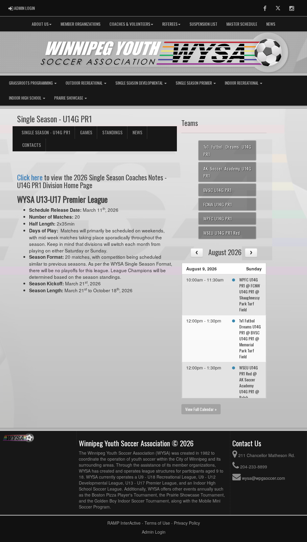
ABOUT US (40, 24)
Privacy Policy (187, 523)
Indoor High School (25, 98)
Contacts (31, 144)
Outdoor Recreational (84, 83)
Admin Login (153, 532)
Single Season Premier (194, 83)
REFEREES (169, 24)
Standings (112, 132)
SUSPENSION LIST (203, 24)
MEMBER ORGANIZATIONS (80, 24)
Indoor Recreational (242, 83)
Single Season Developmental (139, 83)
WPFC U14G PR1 (217, 218)
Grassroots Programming (31, 83)
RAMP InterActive (124, 523)
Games (86, 132)
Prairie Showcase (69, 98)
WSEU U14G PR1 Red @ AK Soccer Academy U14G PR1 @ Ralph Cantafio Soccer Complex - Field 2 (249, 394)
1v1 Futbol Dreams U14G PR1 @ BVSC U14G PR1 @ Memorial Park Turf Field (250, 338)
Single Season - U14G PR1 (46, 132)
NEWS (270, 24)
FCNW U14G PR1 (217, 204)
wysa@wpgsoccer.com (263, 478)
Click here (30, 177)
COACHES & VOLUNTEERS (129, 24)
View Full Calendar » (201, 409)
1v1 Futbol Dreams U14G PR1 (227, 150)
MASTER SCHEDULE (241, 24)
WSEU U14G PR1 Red (221, 232)
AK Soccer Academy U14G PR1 (227, 172)
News (137, 132)
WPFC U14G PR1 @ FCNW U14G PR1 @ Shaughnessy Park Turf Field (249, 294)
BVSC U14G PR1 (217, 190)
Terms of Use (157, 523)
